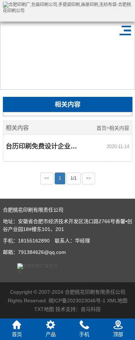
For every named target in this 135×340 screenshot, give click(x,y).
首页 (101, 128)
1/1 (74, 178)
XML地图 (117, 300)
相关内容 (119, 128)
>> (88, 178)
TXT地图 (44, 309)
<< (46, 178)
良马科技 (91, 309)
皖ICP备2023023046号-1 (77, 300)
